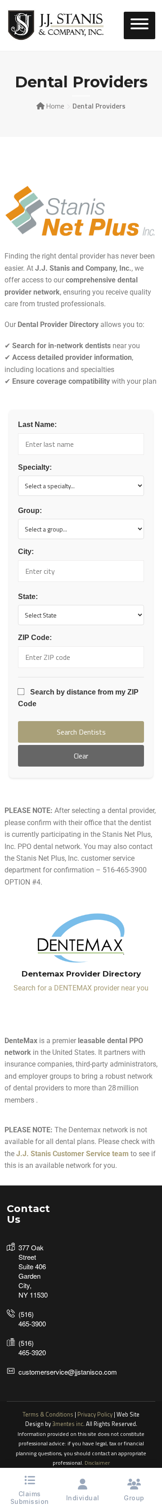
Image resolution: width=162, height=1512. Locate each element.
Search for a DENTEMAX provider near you (81, 988)
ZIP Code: (35, 637)
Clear (81, 755)
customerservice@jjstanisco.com (67, 1371)
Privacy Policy (94, 1414)
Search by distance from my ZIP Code (78, 698)
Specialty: (35, 467)
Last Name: (37, 424)
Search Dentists (81, 731)
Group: (30, 510)
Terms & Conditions (47, 1414)
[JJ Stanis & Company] (56, 24)
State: (28, 596)
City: (26, 551)
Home (55, 105)
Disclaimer (97, 1462)
